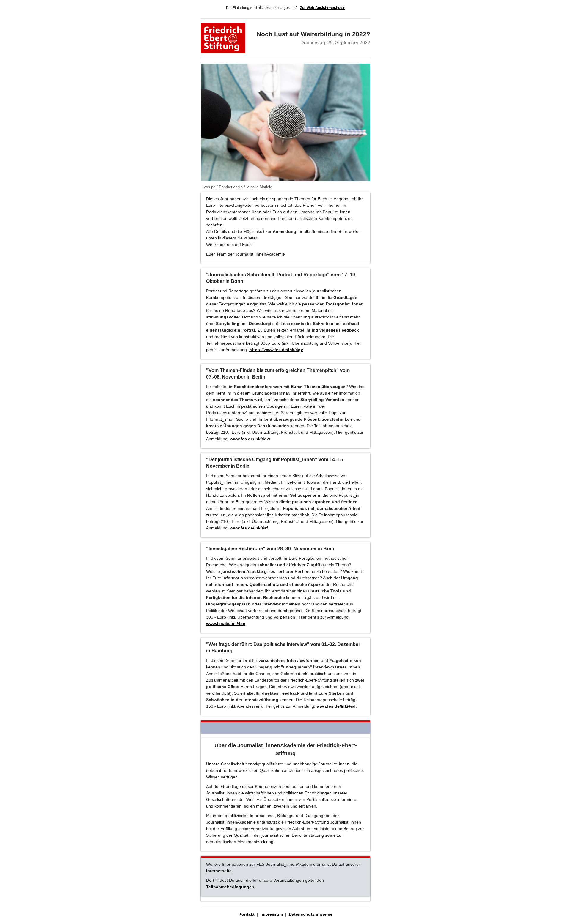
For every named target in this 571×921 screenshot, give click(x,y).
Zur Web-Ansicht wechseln (322, 8)
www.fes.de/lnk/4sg (225, 623)
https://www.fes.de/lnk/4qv (276, 349)
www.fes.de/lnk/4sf (249, 528)
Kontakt (247, 914)
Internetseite (219, 870)
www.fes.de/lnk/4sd (336, 706)
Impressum (272, 914)
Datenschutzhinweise (310, 914)
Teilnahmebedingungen (230, 886)
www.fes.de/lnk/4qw (250, 438)
